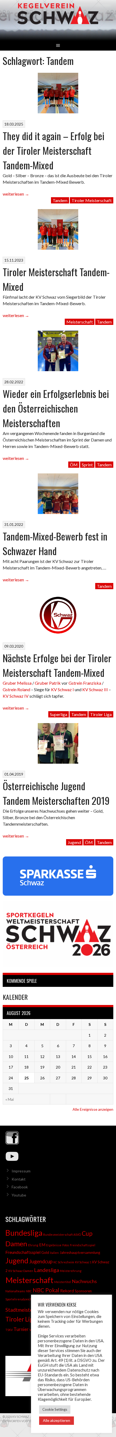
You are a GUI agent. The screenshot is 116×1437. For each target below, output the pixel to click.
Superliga (58, 714)
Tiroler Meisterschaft (91, 200)
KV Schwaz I (62, 689)
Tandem (60, 200)
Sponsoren (83, 1291)
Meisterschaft (79, 321)
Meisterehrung (70, 1271)
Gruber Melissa (17, 682)
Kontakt (19, 1179)
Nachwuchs (84, 1281)
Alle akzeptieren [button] (56, 1420)
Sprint (87, 464)
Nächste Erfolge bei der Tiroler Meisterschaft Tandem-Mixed (57, 665)
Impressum (21, 1171)
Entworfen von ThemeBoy (23, 1421)
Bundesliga (23, 1232)
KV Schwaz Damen (20, 1271)
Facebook (20, 1187)
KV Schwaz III (95, 689)
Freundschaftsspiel (22, 1252)
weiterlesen (16, 193)
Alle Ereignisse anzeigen (93, 1109)
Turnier (21, 1329)
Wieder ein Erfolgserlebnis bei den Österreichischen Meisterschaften (56, 408)
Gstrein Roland (16, 689)
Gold (45, 1252)
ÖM (74, 464)
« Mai (9, 1099)
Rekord (67, 1290)
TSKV (9, 1329)
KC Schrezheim (63, 1262)
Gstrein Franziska (85, 682)
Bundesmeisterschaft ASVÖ (62, 1234)
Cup (87, 1233)
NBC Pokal (46, 1290)
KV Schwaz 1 (83, 1262)
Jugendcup (41, 1261)
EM (42, 1244)
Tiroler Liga (101, 714)
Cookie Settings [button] (54, 1409)
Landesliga (46, 1270)
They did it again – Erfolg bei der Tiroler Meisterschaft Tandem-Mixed (53, 150)
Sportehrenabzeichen (20, 1299)
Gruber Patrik (48, 682)
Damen (16, 1244)
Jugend (74, 842)
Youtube (19, 1195)
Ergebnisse (54, 1245)
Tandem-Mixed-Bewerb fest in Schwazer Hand (55, 543)
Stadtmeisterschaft (27, 1310)
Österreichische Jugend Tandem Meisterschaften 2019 (56, 793)
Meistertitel (62, 1282)
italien (54, 1252)
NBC (29, 1291)
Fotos (65, 1245)
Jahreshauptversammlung (80, 1252)
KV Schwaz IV (16, 695)
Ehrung (33, 1245)
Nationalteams (15, 1291)
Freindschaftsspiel (82, 1245)
